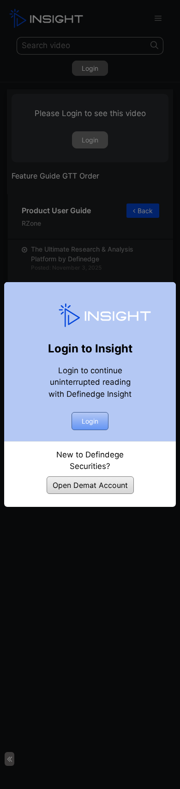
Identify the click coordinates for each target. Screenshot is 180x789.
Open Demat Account (90, 485)
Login (90, 421)
